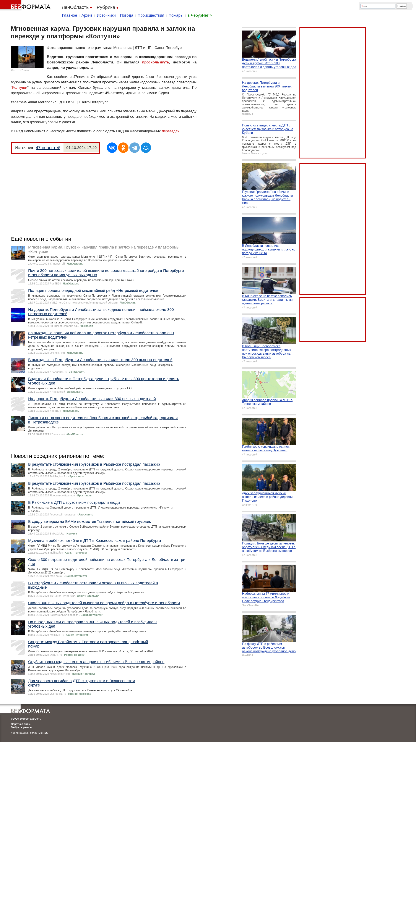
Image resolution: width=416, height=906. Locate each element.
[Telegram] (134, 147)
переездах (170, 131)
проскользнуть (155, 62)
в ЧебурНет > (200, 15)
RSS (45, 732)
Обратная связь (21, 724)
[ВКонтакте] (112, 147)
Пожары (176, 15)
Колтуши (19, 88)
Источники (106, 15)
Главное (69, 15)
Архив (87, 15)
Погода (126, 15)
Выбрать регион (21, 727)
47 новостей (48, 147)
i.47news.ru (25, 70)
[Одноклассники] (123, 147)
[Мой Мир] (146, 147)
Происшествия (151, 15)
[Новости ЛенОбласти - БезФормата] (26, 5)
